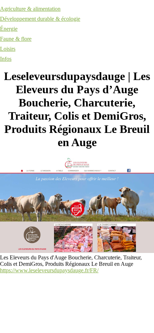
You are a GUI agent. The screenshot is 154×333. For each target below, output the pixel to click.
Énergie (9, 29)
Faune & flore (16, 39)
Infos (5, 59)
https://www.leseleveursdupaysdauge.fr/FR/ (49, 270)
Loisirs (7, 49)
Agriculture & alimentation (30, 9)
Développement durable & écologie (40, 19)
